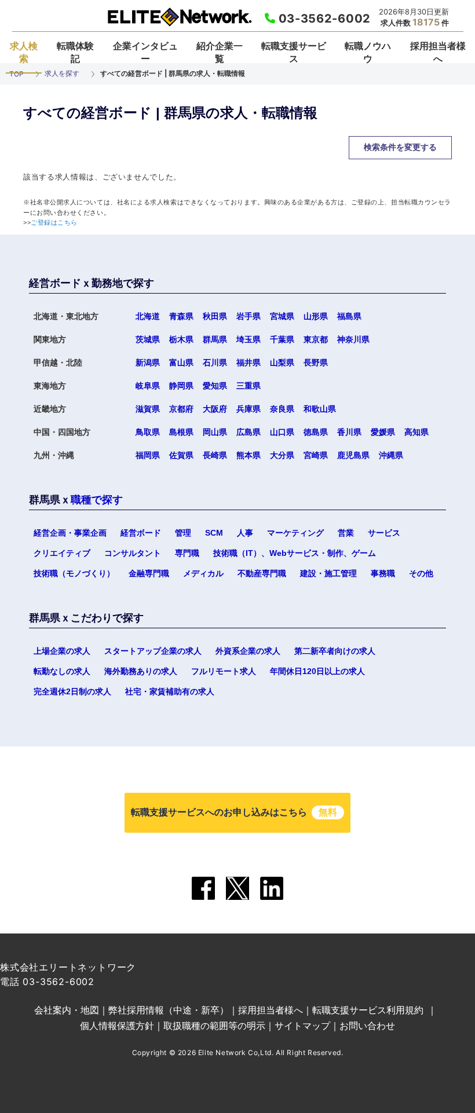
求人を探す (62, 73)
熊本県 (248, 455)
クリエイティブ (62, 553)
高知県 (416, 432)
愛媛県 (383, 432)
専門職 (187, 553)
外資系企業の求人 (247, 651)
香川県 (349, 432)
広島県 (248, 432)
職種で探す (97, 500)
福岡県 (148, 455)
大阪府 (215, 408)
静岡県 (181, 385)
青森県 (181, 316)
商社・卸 (103, 134)
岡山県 (215, 432)
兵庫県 (248, 408)
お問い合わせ (367, 1025)
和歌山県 (320, 408)
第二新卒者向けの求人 (334, 651)
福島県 (349, 316)
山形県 (316, 316)
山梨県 (282, 362)
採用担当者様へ (438, 52)
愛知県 (215, 385)
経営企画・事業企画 (70, 532)
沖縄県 (391, 455)
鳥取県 (148, 432)
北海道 (148, 316)
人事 (245, 532)
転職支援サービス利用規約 (367, 1010)
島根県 (181, 432)
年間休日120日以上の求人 (317, 671)
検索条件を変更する (400, 147)
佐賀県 (181, 455)
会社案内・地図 (66, 1010)
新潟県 (148, 362)
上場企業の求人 (62, 651)
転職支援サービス (293, 52)
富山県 (181, 362)
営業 (346, 532)
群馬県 (215, 339)
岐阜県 (148, 385)
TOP (16, 73)
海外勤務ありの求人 (140, 671)
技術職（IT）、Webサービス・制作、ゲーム (294, 553)
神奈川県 (353, 339)
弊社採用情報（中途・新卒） (168, 1010)
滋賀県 (148, 408)
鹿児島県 (353, 455)
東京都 (316, 339)
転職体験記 (75, 52)
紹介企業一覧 (219, 52)
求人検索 (24, 52)
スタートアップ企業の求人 (153, 651)
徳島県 (316, 432)
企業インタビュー (145, 52)
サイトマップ (302, 1025)
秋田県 (215, 316)
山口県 (282, 432)
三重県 (248, 385)
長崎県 (215, 455)
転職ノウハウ (368, 52)
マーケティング (295, 532)
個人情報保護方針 (117, 1025)
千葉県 (282, 339)
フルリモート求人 (223, 671)
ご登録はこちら (54, 222)
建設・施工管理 (328, 573)
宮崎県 (316, 455)
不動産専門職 (261, 573)
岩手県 (248, 316)
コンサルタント (132, 553)
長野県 (316, 362)
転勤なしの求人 (62, 671)
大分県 (282, 455)
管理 (183, 532)
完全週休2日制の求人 (72, 691)
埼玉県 (248, 339)
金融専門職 (149, 573)
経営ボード (140, 532)
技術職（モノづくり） (74, 573)
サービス (384, 532)
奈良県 (282, 408)
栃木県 (181, 339)
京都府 (181, 408)
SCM (214, 532)
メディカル (203, 573)
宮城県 (282, 316)
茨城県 (148, 339)
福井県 (248, 362)
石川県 (215, 362)
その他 (421, 573)
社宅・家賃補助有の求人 (169, 691)
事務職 (383, 573)
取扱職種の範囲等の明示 (214, 1025)
